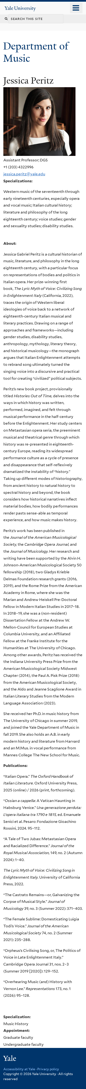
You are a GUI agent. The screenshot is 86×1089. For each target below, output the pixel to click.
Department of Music (35, 52)
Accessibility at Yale (19, 1069)
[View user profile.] (39, 152)
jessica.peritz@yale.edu (24, 174)
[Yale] (10, 1059)
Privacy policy (48, 1069)
